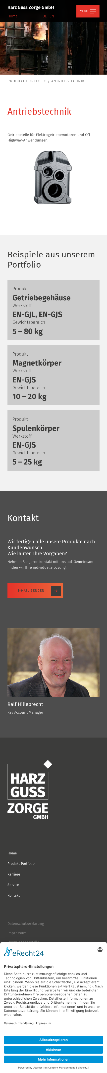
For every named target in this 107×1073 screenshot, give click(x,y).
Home (12, 16)
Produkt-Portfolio (27, 81)
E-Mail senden (31, 590)
